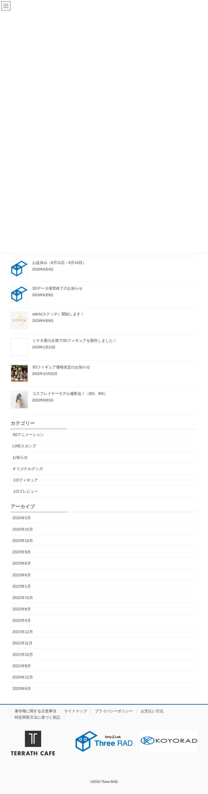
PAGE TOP (198, 765)
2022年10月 (22, 598)
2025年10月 (22, 529)
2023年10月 (22, 540)
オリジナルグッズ (27, 469)
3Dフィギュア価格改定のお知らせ (61, 367)
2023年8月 (21, 563)
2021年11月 (22, 643)
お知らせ (20, 457)
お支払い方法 (152, 711)
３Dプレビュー (25, 491)
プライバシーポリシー (114, 711)
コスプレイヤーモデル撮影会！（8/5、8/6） (70, 393)
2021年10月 (22, 654)
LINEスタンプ (24, 446)
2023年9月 (21, 552)
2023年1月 (21, 586)
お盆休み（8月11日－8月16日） (59, 262)
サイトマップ (75, 711)
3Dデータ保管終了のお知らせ (57, 288)
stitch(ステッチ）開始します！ (58, 314)
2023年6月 (21, 575)
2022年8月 (21, 609)
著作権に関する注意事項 (35, 711)
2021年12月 (22, 632)
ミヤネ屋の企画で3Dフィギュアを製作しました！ (74, 340)
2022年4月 (21, 620)
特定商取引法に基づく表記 (37, 717)
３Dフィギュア (25, 480)
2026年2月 (21, 518)
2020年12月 (22, 677)
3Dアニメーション (28, 434)
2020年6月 (21, 688)
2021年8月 (21, 666)
